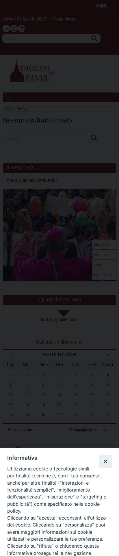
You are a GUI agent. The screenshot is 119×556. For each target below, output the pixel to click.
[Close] (105, 461)
